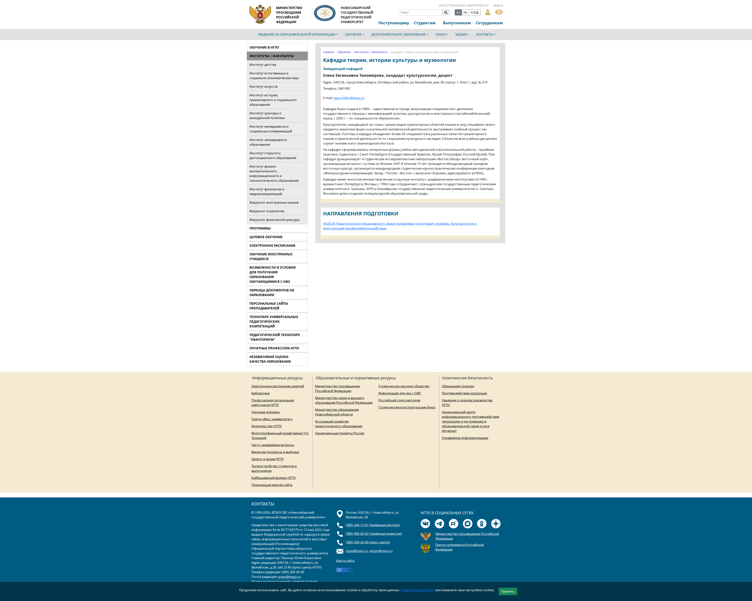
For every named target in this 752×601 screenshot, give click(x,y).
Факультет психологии (266, 211)
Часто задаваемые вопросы (272, 445)
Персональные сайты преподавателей (268, 305)
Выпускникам (457, 22)
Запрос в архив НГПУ (267, 459)
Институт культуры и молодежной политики (267, 115)
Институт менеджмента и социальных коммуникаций (270, 128)
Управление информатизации (465, 438)
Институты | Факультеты (271, 56)
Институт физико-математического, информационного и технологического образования (274, 173)
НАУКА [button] (441, 34)
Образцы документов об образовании (271, 292)
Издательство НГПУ (266, 426)
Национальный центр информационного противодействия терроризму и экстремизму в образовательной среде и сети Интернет (470, 421)
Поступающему (393, 22)
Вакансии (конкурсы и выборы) (275, 452)
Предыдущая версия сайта (271, 485)
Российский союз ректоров (399, 400)
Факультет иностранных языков (273, 202)
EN (465, 12)
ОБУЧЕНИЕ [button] (353, 34)
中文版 (475, 12)
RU (458, 12)
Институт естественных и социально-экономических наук (274, 75)
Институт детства (262, 64)
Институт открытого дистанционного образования (272, 155)
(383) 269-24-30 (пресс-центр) (368, 542)
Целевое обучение (266, 237)
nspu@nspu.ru (357, 551)
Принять (508, 591)
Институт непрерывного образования (268, 142)
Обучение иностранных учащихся (271, 256)
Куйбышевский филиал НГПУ (273, 478)
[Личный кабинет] (487, 12)
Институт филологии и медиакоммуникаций (266, 191)
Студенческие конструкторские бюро (407, 407)
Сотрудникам (489, 22)
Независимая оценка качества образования (270, 359)
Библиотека (260, 393)
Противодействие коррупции (464, 393)
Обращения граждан (458, 386)
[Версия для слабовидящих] (499, 12)
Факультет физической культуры (274, 220)
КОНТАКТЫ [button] (484, 34)
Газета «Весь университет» (272, 419)
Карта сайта (345, 561)
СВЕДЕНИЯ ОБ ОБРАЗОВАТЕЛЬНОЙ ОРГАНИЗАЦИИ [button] (296, 34)
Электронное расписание (272, 245)
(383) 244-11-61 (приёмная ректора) (373, 525)
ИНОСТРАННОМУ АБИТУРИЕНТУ (464, 5)
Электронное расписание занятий (277, 386)
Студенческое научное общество (403, 386)
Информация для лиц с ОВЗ (399, 393)
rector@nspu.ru (381, 551)
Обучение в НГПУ (264, 47)
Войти (498, 5)
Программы (260, 228)
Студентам (424, 22)
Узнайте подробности (418, 590)
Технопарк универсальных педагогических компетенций (273, 321)
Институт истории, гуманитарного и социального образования (273, 100)
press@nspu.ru (289, 577)
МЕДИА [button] (461, 34)
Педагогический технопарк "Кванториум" (274, 337)
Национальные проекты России (339, 433)
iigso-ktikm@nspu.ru (349, 98)
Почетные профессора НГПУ (274, 348)
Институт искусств (263, 86)
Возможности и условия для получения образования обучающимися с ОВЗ (272, 274)
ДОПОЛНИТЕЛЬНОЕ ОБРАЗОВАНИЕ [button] (398, 34)
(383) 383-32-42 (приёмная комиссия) (374, 533)
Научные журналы (265, 412)
